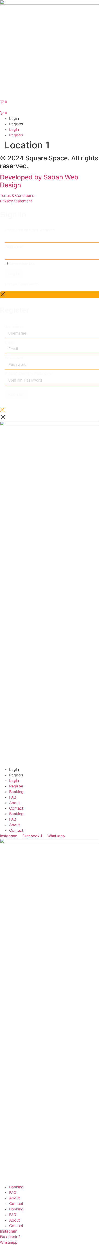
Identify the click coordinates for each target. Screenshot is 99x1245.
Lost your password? (21, 284)
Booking (16, 791)
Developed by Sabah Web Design (39, 181)
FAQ (12, 797)
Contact (16, 808)
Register (16, 394)
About (14, 802)
